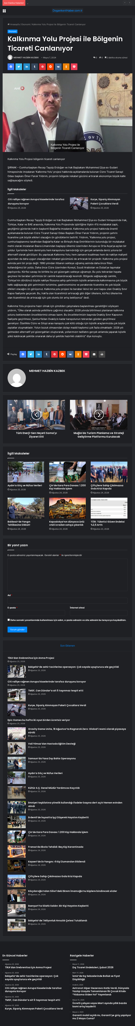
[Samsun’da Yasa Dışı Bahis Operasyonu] (17, 763)
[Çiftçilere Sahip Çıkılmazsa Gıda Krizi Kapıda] (109, 472)
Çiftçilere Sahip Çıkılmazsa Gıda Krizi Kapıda (107, 487)
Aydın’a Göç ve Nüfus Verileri (25, 485)
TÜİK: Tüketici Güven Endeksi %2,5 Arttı (108, 523)
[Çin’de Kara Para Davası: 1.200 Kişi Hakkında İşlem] (67, 472)
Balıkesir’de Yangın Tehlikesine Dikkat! (19, 523)
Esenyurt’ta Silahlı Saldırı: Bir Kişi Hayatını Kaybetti (58, 905)
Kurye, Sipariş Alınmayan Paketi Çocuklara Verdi (57, 705)
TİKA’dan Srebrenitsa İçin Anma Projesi (31, 658)
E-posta (12, 607)
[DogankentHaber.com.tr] (67, 10)
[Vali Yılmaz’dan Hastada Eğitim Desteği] (17, 748)
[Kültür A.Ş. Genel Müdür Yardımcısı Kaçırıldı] (17, 792)
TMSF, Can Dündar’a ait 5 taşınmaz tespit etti (55, 690)
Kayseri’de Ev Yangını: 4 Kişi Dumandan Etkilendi (56, 861)
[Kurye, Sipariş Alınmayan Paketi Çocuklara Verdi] (79, 203)
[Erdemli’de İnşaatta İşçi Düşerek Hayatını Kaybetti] (17, 822)
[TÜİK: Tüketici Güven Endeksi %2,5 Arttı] (109, 508)
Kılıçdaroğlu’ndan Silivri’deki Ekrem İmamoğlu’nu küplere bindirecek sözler (72, 891)
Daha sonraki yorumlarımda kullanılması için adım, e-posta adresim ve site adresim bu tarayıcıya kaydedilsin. (68, 620)
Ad (10, 595)
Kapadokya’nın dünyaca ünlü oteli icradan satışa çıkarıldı (66, 523)
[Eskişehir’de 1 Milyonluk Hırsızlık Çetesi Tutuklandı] (17, 925)
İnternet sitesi (77, 607)
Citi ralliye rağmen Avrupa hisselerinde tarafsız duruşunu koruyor (60, 2)
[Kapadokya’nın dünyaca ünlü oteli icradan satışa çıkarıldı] (67, 508)
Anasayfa (15, 24)
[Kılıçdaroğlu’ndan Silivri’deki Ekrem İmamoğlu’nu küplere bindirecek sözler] (17, 895)
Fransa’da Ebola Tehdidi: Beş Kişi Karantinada (55, 847)
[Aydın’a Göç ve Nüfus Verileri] (26, 472)
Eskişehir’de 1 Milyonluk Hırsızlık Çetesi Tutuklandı (57, 920)
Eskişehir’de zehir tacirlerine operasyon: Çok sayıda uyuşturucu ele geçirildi (73, 667)
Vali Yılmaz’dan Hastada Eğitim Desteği (52, 743)
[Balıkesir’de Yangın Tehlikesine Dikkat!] (26, 508)
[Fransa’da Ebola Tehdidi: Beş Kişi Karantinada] (17, 851)
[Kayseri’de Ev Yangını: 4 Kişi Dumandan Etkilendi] (17, 866)
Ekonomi (25, 24)
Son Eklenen (67, 645)
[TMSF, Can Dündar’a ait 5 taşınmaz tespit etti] (17, 695)
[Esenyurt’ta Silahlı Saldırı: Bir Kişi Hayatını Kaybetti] (17, 910)
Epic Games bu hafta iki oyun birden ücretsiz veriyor (39, 720)
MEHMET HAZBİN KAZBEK (26, 57)
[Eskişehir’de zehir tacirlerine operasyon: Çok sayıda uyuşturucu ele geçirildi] (17, 671)
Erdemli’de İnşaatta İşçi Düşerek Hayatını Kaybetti (58, 817)
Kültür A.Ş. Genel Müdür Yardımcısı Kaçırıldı (54, 788)
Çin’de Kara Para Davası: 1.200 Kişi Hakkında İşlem (67, 487)
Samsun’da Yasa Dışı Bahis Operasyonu (52, 758)
